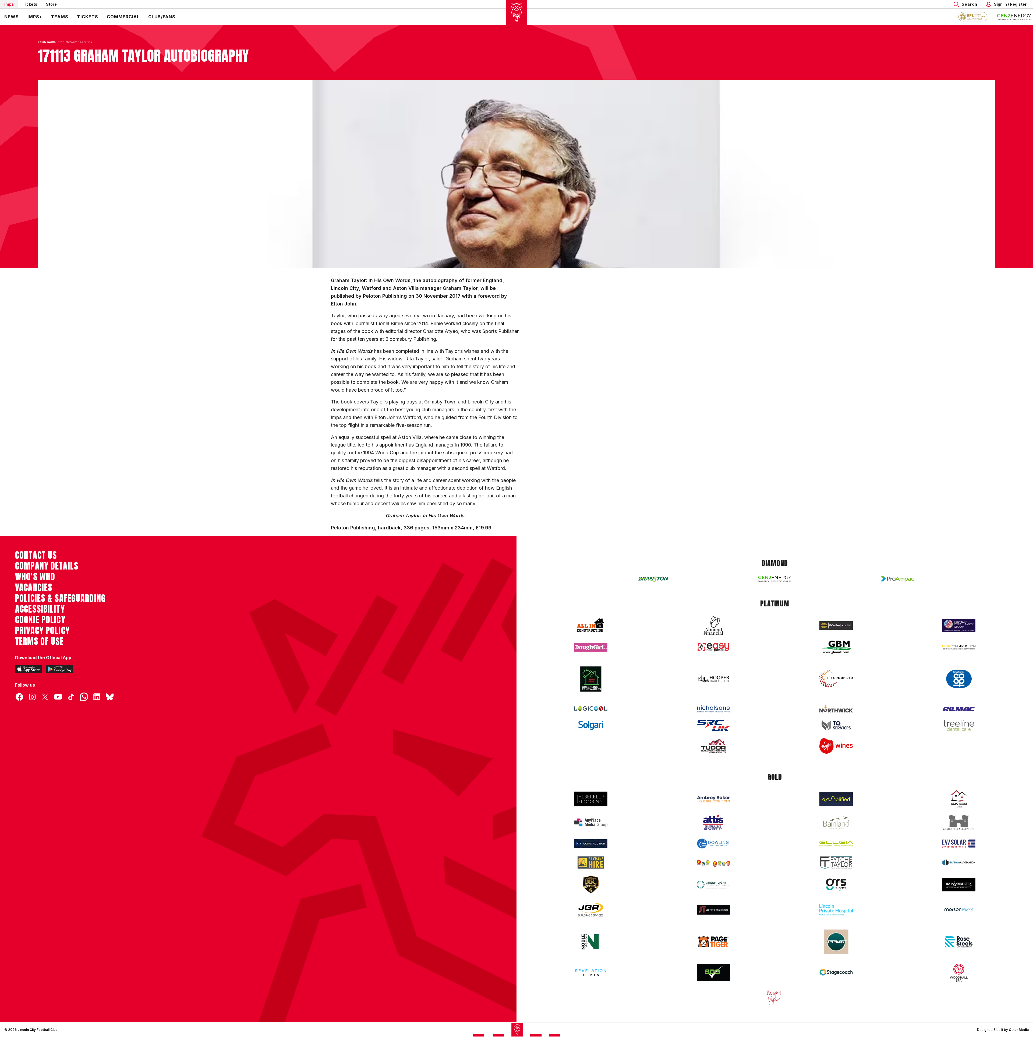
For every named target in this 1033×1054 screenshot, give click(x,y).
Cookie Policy (40, 620)
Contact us (36, 555)
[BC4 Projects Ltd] (836, 625)
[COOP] (958, 679)
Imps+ (34, 16)
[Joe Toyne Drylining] (713, 910)
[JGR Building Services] (590, 910)
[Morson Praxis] (958, 909)
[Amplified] (836, 799)
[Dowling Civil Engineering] (713, 844)
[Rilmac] (958, 708)
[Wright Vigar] (774, 997)
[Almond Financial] (713, 625)
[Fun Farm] (713, 862)
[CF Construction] (590, 843)
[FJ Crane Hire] (590, 862)
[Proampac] (897, 579)
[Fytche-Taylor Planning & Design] (836, 863)
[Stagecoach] (836, 972)
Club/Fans (161, 16)
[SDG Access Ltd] (713, 972)
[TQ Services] (836, 725)
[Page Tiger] (713, 941)
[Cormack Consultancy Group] (958, 625)
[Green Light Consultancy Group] (713, 884)
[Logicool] (590, 708)
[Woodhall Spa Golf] (958, 973)
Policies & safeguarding (60, 598)
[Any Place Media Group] (590, 822)
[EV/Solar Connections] (958, 843)
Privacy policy (42, 630)
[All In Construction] (590, 625)
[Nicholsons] (713, 709)
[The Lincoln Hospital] (836, 910)
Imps (9, 4)
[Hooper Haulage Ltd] (713, 679)
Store (51, 4)
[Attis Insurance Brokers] (713, 822)
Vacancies (33, 587)
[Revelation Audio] (590, 972)
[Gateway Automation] (958, 862)
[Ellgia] (836, 843)
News (11, 16)
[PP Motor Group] (836, 941)
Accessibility (40, 609)
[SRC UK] (713, 725)
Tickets (30, 4)
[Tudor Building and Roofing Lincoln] (713, 746)
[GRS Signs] (836, 884)
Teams (59, 16)
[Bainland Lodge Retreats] (836, 823)
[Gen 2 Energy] (774, 579)
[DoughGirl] (590, 647)
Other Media (1019, 1030)
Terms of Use (39, 641)
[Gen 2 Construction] (958, 647)
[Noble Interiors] (590, 942)
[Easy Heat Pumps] (713, 647)
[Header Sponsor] (1014, 16)
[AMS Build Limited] (958, 799)
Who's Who (35, 576)
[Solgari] (590, 725)
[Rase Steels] (958, 942)
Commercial (123, 16)
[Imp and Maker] (958, 884)
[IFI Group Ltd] (836, 678)
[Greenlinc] (590, 679)
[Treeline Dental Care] (958, 725)
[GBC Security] (590, 884)
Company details (46, 566)
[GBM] (836, 647)
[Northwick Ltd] (836, 708)
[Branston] (652, 578)
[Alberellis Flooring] (590, 799)
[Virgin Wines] (836, 746)
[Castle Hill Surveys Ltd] (958, 822)
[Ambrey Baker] (713, 799)
